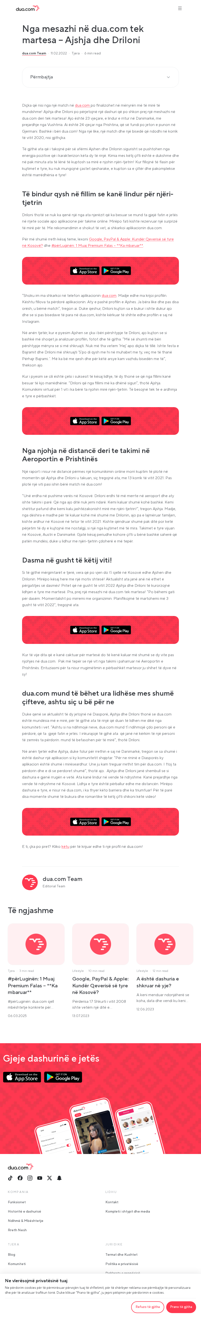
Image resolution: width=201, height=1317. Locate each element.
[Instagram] (29, 1178)
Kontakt (111, 1202)
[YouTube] (39, 1178)
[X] (49, 1178)
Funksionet (17, 1202)
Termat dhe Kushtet (121, 1255)
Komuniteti (17, 1264)
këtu (65, 846)
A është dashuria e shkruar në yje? (158, 982)
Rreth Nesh (17, 1230)
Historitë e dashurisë (24, 1211)
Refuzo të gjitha (148, 1307)
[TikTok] (10, 1178)
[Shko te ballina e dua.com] (27, 8)
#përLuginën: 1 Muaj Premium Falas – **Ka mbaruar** (97, 245)
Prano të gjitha (181, 1307)
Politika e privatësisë (121, 1264)
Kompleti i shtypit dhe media (127, 1211)
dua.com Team (34, 53)
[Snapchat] (59, 1178)
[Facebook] (20, 1178)
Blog (11, 1255)
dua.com (83, 105)
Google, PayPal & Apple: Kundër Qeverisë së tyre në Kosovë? (100, 986)
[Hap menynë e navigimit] (180, 8)
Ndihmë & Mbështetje (25, 1221)
